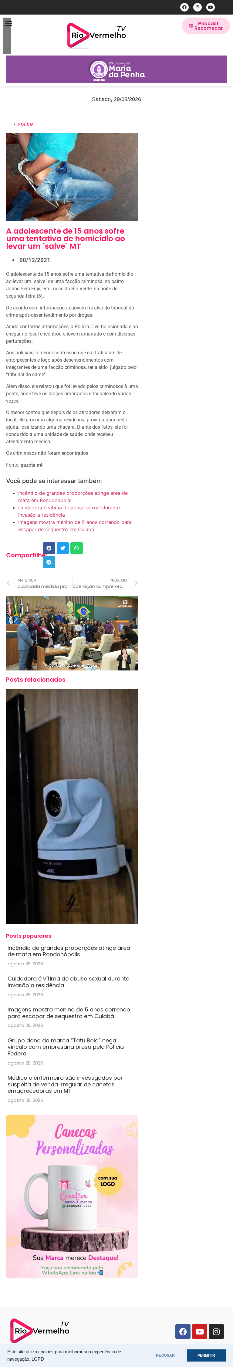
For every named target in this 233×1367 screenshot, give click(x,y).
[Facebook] (184, 7)
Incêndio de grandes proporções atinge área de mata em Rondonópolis (69, 951)
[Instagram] (197, 7)
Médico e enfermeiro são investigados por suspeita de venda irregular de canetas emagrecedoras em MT (65, 1084)
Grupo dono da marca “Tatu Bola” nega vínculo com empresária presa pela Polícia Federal (66, 1047)
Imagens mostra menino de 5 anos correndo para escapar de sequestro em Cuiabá (69, 1013)
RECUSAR (165, 1355)
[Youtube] (210, 7)
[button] (9, 23)
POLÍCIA (26, 124)
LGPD (38, 1359)
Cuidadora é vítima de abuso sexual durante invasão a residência (68, 982)
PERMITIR (206, 1355)
